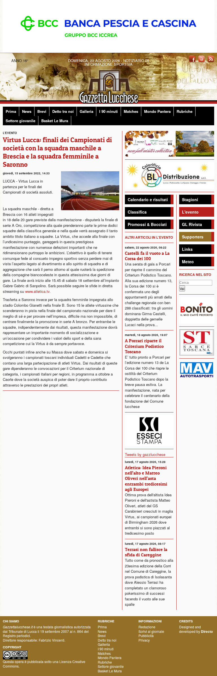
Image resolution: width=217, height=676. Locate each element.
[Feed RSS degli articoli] (210, 58)
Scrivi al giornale (151, 631)
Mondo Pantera (157, 111)
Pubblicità (146, 635)
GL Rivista (192, 224)
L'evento (190, 212)
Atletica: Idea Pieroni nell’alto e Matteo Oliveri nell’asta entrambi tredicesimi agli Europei (146, 478)
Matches (131, 111)
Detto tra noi (63, 111)
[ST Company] (196, 341)
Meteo (188, 261)
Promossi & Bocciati (147, 224)
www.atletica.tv (37, 291)
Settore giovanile (20, 120)
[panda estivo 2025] (169, 143)
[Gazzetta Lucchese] (108, 85)
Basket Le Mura (54, 120)
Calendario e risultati (148, 199)
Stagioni (190, 199)
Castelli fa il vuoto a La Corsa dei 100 (147, 255)
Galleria (86, 111)
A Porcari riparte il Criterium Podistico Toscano (144, 346)
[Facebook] (192, 58)
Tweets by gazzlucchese (145, 454)
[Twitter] (201, 58)
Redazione (146, 626)
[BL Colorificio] (169, 175)
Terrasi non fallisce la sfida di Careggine (146, 552)
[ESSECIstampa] (149, 430)
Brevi (41, 111)
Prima (11, 111)
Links (187, 249)
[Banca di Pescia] (108, 25)
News (26, 111)
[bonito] (196, 309)
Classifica (137, 212)
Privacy (144, 640)
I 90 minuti (108, 111)
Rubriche (184, 111)
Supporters (192, 237)
